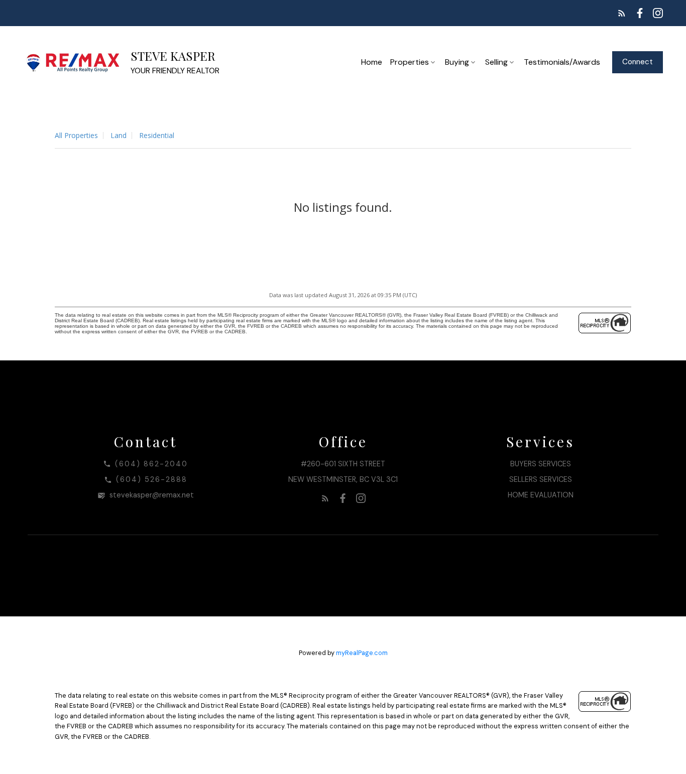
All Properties (76, 135)
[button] (622, 13)
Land (118, 135)
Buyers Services (540, 463)
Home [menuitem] (371, 62)
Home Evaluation (541, 494)
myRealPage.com (362, 653)
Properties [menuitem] (409, 62)
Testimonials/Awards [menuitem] (562, 62)
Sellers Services (540, 479)
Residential (156, 135)
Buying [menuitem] (457, 62)
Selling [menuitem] (496, 62)
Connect (637, 62)
